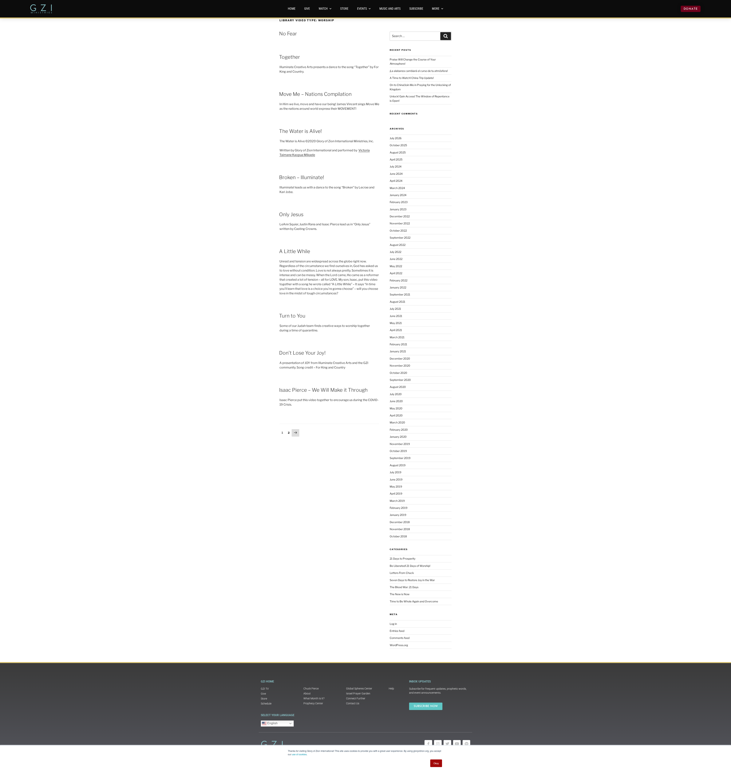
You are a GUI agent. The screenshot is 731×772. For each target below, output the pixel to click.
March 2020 (397, 422)
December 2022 (400, 216)
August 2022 (397, 244)
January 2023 (398, 209)
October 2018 (398, 536)
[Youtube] (457, 744)
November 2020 (400, 365)
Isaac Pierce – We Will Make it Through (323, 390)
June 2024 (396, 173)
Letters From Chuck (402, 572)
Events (362, 8)
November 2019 (400, 444)
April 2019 (396, 493)
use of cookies (299, 754)
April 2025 (396, 159)
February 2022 (398, 280)
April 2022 (396, 273)
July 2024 (395, 166)
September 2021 (400, 294)
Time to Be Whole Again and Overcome (414, 601)
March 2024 (397, 188)
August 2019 (397, 465)
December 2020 (400, 358)
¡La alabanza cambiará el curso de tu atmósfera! (419, 70)
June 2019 (396, 479)
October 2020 (398, 372)
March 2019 (397, 500)
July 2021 (395, 308)
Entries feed (397, 630)
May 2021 (396, 323)
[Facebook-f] (428, 744)
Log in (393, 623)
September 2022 (400, 237)
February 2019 (398, 507)
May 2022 (396, 266)
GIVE (307, 8)
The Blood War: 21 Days (404, 587)
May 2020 (396, 408)
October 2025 (398, 145)
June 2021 (396, 316)
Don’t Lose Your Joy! (302, 353)
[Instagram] (438, 744)
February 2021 (398, 344)
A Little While (294, 251)
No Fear (288, 34)
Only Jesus (291, 214)
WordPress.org (399, 645)
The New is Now (399, 594)
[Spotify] (466, 744)
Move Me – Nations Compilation (315, 94)
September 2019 (400, 458)
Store (344, 8)
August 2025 (398, 152)
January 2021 (398, 351)
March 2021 (397, 337)
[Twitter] (447, 744)
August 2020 (398, 386)
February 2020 (399, 429)
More (435, 8)
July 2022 (395, 251)
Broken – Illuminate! (301, 177)
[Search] (445, 36)
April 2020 (396, 415)
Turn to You (292, 316)
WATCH (323, 8)
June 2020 (396, 401)
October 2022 (398, 230)
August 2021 (397, 301)
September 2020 (400, 379)
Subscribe (416, 8)
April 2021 (396, 330)
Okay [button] (436, 763)
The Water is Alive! (300, 131)
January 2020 (398, 436)
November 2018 (400, 529)
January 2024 (398, 195)
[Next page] (295, 433)
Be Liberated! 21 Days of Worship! (410, 565)
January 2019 (398, 514)
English (272, 723)
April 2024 (396, 180)
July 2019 (395, 472)
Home (291, 8)
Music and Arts (390, 8)
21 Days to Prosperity (402, 558)
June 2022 (396, 259)
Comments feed (399, 637)
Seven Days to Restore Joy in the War (412, 580)
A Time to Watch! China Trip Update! (412, 77)
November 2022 (400, 223)
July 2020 (396, 394)
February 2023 (399, 202)
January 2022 (398, 287)
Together (289, 57)
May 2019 (396, 486)
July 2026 (395, 138)
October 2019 (398, 451)
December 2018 (400, 522)
